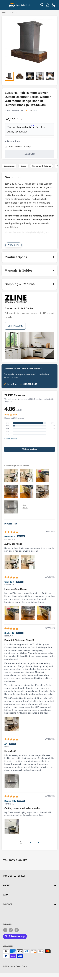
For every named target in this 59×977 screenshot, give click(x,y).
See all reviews (10, 439)
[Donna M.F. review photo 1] (11, 826)
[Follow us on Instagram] (11, 930)
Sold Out (29, 154)
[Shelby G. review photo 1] (11, 724)
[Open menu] (4, 5)
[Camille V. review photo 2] (28, 613)
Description (9, 166)
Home (4, 13)
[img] (11, 532)
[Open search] (42, 4)
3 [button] (30, 842)
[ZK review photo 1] (11, 781)
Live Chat (12, 384)
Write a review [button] (29, 449)
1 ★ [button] (7, 434)
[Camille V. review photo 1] (11, 613)
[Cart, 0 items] (53, 5)
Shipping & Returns (41, 166)
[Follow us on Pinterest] (17, 930)
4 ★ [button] (7, 426)
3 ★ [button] (7, 429)
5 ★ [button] (7, 423)
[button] (35, 842)
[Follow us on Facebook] (5, 930)
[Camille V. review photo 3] (44, 613)
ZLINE (12, 13)
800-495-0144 (30, 384)
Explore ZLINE (15, 326)
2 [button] (25, 842)
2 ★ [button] (7, 431)
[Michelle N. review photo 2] (28, 562)
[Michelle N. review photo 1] (11, 562)
